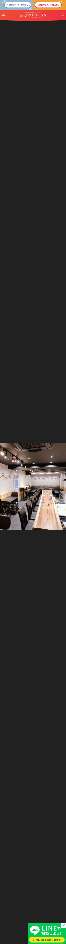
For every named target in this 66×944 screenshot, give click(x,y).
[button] (3, 15)
